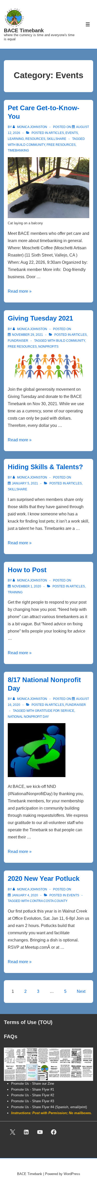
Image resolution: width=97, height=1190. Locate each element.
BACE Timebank (24, 30)
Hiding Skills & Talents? (45, 467)
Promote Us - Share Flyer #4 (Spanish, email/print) (49, 1107)
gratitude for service (54, 711)
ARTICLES (56, 133)
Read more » (20, 291)
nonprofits (48, 346)
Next (81, 991)
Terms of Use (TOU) (28, 1022)
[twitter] (13, 1132)
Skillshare (56, 139)
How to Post (27, 570)
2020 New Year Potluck (43, 878)
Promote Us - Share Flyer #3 (32, 1101)
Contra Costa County (49, 901)
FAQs (10, 1036)
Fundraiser (18, 340)
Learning (16, 139)
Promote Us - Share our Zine (32, 1083)
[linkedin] (26, 1132)
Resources (35, 139)
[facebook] (53, 1132)
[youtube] (40, 1132)
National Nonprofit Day (28, 716)
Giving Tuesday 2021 (40, 318)
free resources (61, 145)
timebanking (18, 150)
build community (30, 145)
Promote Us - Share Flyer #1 (32, 1089)
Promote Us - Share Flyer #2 (32, 1095)
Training (15, 592)
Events (71, 133)
